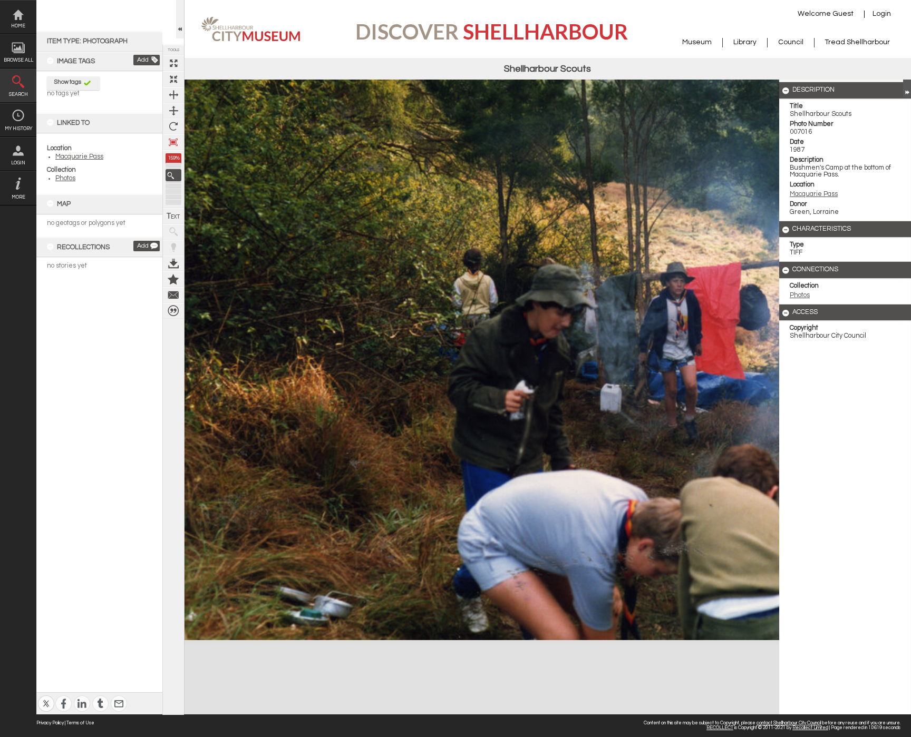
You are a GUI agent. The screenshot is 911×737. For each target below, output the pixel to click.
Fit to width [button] (173, 95)
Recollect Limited (810, 727)
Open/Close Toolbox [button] (180, 19)
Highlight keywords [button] (173, 248)
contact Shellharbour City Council (789, 723)
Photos (65, 178)
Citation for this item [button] (173, 311)
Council (790, 42)
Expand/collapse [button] (907, 88)
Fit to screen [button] (173, 79)
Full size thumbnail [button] (173, 63)
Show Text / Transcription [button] (173, 216)
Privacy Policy (50, 723)
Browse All (18, 60)
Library (745, 42)
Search (18, 94)
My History (18, 128)
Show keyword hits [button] (173, 232)
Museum (697, 42)
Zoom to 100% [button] (173, 142)
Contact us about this (173, 295)
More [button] (18, 197)
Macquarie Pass (79, 156)
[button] (173, 175)
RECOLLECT (719, 727)
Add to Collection (173, 279)
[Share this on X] (46, 696)
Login (18, 163)
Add (143, 59)
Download (173, 263)
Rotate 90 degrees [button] (173, 126)
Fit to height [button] (173, 111)
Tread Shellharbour (857, 42)
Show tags (67, 82)
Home (18, 26)
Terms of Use (80, 723)
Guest (843, 13)
